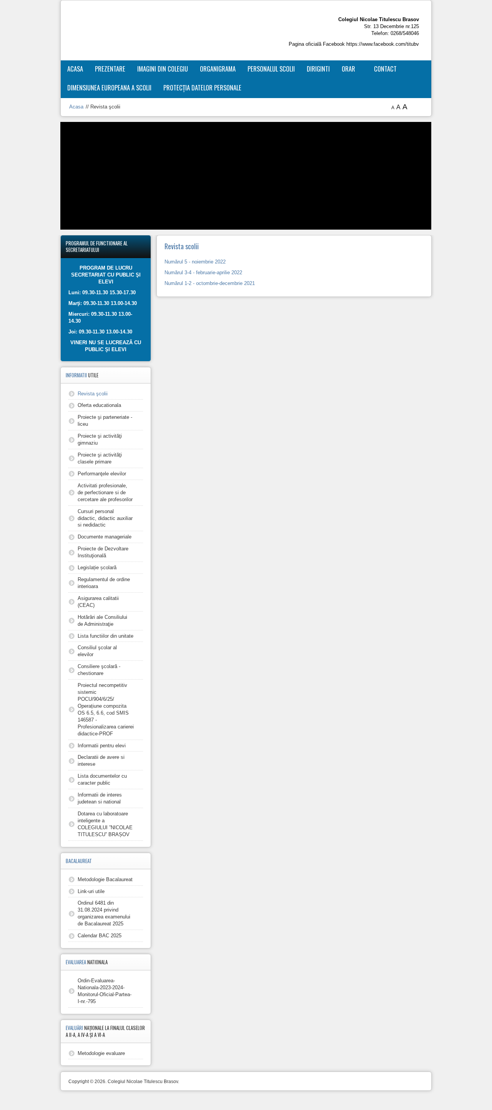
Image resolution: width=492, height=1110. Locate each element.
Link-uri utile (91, 891)
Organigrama (218, 68)
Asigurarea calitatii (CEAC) (98, 601)
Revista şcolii (93, 394)
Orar (348, 68)
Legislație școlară (97, 567)
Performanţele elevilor (102, 474)
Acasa (75, 68)
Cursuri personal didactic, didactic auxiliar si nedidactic (105, 518)
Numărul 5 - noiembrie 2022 (195, 262)
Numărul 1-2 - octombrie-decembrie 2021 (210, 283)
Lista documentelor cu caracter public (102, 779)
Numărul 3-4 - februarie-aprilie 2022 (203, 272)
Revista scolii (182, 246)
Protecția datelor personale (202, 87)
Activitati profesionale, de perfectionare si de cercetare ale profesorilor (105, 492)
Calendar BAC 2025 (99, 935)
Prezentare (110, 68)
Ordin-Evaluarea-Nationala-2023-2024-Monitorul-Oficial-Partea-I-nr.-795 (104, 991)
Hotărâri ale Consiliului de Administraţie (102, 620)
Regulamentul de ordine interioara (104, 583)
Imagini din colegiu (162, 68)
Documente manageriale (104, 537)
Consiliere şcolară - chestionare (99, 669)
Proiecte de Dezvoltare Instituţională (103, 552)
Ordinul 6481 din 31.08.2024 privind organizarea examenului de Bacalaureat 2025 (104, 913)
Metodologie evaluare (101, 1053)
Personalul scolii (271, 68)
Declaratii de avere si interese (101, 760)
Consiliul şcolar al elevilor (97, 651)
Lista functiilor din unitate (105, 636)
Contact (385, 68)
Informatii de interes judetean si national (100, 798)
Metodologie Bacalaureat (105, 879)
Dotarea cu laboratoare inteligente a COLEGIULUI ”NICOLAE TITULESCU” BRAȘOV (105, 824)
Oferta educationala (99, 405)
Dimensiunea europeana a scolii (109, 87)
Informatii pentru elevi (102, 745)
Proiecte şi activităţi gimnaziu (100, 439)
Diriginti (318, 68)
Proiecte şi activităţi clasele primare (100, 458)
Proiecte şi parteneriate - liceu (105, 420)
